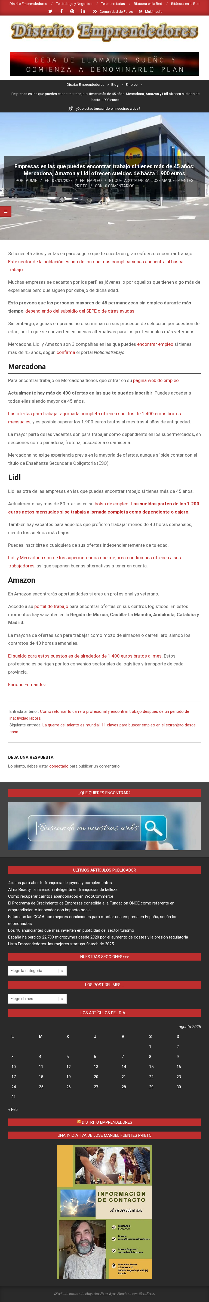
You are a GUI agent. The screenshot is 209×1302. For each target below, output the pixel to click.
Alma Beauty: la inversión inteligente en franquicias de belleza (63, 889)
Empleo (94, 180)
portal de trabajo (51, 606)
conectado (59, 766)
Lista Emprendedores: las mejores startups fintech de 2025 (61, 944)
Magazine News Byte (100, 1293)
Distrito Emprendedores (107, 1122)
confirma (66, 352)
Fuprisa (142, 180)
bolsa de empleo (111, 503)
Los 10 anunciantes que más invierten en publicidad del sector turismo (71, 930)
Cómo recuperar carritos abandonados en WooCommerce (60, 896)
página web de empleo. (156, 380)
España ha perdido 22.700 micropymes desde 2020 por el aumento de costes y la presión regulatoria (98, 937)
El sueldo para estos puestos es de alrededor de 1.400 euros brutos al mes (85, 656)
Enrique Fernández (27, 684)
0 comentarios (119, 186)
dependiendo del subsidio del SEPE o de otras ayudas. (80, 311)
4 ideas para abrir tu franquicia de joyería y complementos (60, 882)
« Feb (13, 1109)
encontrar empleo (155, 344)
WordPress (146, 1293)
